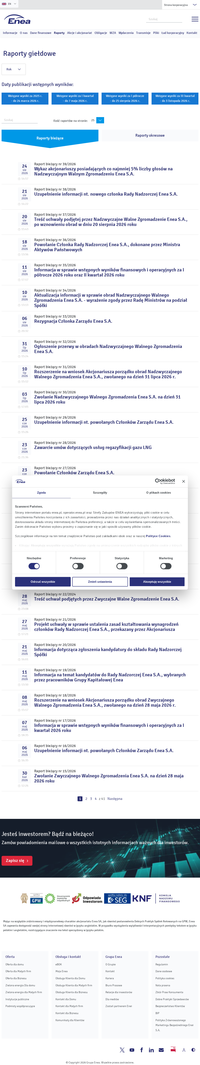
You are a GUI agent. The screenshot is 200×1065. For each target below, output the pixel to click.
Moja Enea (61, 971)
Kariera (109, 978)
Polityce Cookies (158, 536)
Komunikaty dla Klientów (69, 1020)
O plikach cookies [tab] (158, 492)
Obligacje (101, 33)
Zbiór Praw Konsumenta (169, 992)
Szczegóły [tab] (100, 492)
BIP (157, 1013)
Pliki (156, 33)
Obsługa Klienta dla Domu (70, 978)
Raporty (59, 33)
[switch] (78, 566)
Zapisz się (15, 860)
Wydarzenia (126, 33)
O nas (24, 33)
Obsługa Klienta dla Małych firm (73, 985)
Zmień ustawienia (100, 581)
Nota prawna (162, 985)
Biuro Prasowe (113, 985)
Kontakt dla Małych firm (69, 1006)
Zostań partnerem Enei (118, 1006)
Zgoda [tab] (41, 492)
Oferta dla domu (14, 964)
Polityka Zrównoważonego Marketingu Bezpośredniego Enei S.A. (174, 1025)
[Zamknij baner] (183, 481)
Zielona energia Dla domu (20, 985)
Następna (114, 798)
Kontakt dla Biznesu (67, 1013)
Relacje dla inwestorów (118, 992)
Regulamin (161, 964)
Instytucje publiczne (17, 999)
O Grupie (110, 964)
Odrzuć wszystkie (43, 581)
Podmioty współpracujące (20, 1006)
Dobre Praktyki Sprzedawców (172, 999)
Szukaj (179, 19)
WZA (113, 33)
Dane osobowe (163, 971)
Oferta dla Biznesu (16, 978)
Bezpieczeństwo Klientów (170, 1006)
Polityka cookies (164, 978)
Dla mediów (112, 999)
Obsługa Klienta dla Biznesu (71, 992)
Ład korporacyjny (173, 33)
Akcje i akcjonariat (79, 33)
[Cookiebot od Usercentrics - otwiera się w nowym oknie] (158, 481)
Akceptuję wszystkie (157, 581)
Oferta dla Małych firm (18, 971)
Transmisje (143, 33)
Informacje (10, 33)
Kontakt (192, 33)
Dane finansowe (40, 33)
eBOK (58, 964)
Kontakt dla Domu (65, 999)
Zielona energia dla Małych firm (23, 992)
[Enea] (17, 19)
